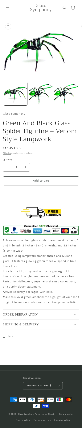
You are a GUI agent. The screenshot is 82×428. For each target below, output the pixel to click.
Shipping (7, 153)
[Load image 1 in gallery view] (15, 93)
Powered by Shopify (45, 414)
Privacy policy (22, 420)
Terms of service (42, 420)
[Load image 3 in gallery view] (66, 93)
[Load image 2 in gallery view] (41, 93)
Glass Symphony (26, 414)
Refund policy (66, 414)
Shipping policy (62, 420)
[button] (7, 7)
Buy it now (41, 191)
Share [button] (10, 336)
